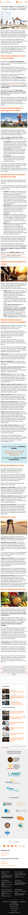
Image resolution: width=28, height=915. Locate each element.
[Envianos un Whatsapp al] (23, 846)
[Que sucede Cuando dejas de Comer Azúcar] (5, 734)
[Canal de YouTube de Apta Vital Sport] (12, 846)
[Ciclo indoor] (21, 818)
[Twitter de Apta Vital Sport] (8, 846)
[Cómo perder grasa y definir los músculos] (5, 728)
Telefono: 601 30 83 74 (6, 877)
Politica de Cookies (14, 906)
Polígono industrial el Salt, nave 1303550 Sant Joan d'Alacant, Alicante (7, 883)
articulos (9, 746)
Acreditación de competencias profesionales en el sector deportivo (17, 739)
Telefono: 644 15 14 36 (19, 877)
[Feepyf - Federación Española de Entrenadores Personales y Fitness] (14, 767)
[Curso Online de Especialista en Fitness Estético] (5, 691)
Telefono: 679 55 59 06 (6, 896)
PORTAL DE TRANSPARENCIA (8, 865)
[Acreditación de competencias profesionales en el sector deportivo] (5, 739)
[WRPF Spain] (7, 825)
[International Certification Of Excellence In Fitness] (14, 759)
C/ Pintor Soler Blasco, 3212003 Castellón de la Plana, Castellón (20, 874)
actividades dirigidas (10, 254)
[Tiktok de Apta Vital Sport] (20, 846)
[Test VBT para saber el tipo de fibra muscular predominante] (5, 717)
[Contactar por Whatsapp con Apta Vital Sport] (20, 2)
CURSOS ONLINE (5, 853)
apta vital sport (3, 746)
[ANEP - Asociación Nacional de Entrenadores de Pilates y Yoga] (14, 774)
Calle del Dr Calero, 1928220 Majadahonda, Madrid (20, 882)
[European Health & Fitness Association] (14, 782)
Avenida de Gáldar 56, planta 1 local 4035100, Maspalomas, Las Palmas (7, 893)
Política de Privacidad (14, 904)
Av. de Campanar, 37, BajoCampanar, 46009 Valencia (6, 875)
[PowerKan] (7, 818)
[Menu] (17, 2)
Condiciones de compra (14, 912)
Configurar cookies (14, 908)
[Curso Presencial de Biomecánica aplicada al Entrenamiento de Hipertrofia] (5, 702)
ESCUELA (3, 861)
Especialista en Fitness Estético (17, 691)
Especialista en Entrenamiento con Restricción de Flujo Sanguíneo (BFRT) (18, 698)
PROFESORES (4, 863)
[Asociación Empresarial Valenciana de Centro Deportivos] (7, 804)
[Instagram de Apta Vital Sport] (16, 846)
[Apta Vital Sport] (5, 2)
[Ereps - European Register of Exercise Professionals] (14, 789)
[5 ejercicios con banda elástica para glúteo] (5, 723)
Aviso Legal (14, 910)
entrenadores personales (15, 84)
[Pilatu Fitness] (20, 811)
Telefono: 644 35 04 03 (6, 886)
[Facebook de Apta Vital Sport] (4, 846)
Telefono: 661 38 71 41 (19, 894)
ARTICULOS (4, 855)
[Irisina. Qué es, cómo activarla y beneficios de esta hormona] (5, 712)
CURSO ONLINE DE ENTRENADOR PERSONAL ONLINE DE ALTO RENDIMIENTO (14, 453)
